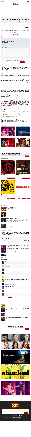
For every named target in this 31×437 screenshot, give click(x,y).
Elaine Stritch (17, 102)
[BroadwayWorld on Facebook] (12, 416)
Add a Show (10, 297)
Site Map (22, 417)
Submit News (16, 417)
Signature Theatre (4, 119)
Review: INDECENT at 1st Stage (10, 207)
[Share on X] (27, 27)
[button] (28, 1)
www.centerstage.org (10, 114)
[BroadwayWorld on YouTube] (21, 416)
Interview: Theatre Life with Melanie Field (12, 218)
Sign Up (15, 34)
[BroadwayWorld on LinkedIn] (16, 416)
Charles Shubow (9, 230)
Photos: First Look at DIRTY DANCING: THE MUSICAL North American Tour (7, 47)
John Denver (7, 99)
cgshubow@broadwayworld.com (14, 124)
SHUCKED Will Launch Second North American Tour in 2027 (10, 379)
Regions (19, 417)
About (7, 417)
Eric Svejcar (16, 91)
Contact (10, 417)
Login (26, 1)
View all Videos (3, 257)
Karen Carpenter (21, 94)
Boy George (5, 65)
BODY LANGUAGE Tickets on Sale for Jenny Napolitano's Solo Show (7, 39)
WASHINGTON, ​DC (15, 4)
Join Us (13, 417)
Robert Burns (25, 85)
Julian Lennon (19, 95)
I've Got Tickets (11, 198)
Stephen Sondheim (14, 103)
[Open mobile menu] (30, 1)
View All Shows (5, 297)
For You (5, 125)
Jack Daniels (15, 82)
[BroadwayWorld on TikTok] (18, 416)
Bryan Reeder (25, 68)
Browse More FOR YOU (15, 322)
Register (24, 1)
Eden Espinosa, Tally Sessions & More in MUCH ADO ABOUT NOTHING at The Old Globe (18, 248)
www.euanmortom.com (14, 116)
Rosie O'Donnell (6, 78)
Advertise (5, 417)
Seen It (4, 198)
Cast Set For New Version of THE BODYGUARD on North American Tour (11, 364)
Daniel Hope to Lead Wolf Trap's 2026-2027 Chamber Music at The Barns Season (7, 44)
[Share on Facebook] (25, 27)
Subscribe (26, 240)
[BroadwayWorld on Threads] (19, 416)
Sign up (27, 329)
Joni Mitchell (7, 105)
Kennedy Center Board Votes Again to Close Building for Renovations (8, 42)
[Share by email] (29, 27)
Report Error (25, 417)
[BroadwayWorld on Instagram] (14, 416)
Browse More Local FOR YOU (24, 150)
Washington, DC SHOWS (4, 259)
